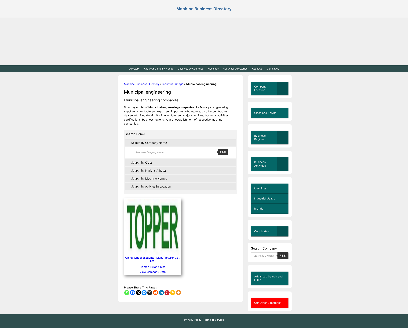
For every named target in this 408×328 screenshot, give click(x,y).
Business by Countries (190, 68)
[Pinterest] (167, 292)
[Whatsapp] (126, 292)
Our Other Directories (235, 68)
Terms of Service (213, 319)
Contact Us (273, 68)
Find (223, 152)
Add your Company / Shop (158, 68)
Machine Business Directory (204, 8)
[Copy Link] (172, 292)
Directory (134, 68)
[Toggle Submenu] (282, 88)
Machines (213, 68)
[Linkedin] (161, 292)
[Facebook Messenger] (144, 292)
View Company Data (153, 271)
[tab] (180, 142)
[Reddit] (155, 292)
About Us (257, 68)
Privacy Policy (192, 319)
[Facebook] (132, 292)
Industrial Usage (172, 84)
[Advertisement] (204, 41)
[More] (178, 292)
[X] (149, 292)
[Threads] (138, 292)
